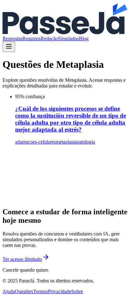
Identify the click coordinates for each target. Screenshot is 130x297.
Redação (49, 38)
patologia (86, 142)
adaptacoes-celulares (35, 142)
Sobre (77, 291)
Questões (24, 291)
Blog (84, 38)
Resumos (31, 38)
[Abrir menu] (9, 47)
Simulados (68, 38)
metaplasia (66, 142)
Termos (40, 291)
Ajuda (9, 291)
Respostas (12, 38)
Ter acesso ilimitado (22, 259)
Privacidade (59, 291)
